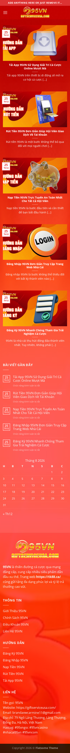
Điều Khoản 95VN (16, 624)
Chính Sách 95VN (15, 618)
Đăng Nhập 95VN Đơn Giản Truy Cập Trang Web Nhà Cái (35, 265)
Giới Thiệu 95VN (14, 611)
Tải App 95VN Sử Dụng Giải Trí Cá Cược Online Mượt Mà (35, 66)
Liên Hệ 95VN (12, 631)
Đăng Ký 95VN (13, 653)
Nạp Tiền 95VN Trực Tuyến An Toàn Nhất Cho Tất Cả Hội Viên (35, 199)
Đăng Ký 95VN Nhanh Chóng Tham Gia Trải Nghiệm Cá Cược (35, 332)
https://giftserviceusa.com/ (36, 707)
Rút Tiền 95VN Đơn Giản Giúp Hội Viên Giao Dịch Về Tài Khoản (35, 132)
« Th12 (7, 514)
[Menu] (5, 12)
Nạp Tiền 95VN (13, 667)
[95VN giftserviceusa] (35, 12)
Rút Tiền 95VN (13, 674)
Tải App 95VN (12, 680)
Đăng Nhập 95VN (15, 660)
